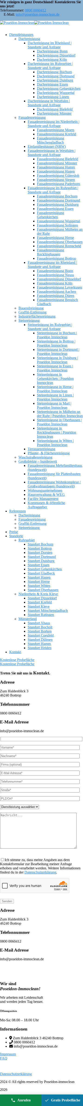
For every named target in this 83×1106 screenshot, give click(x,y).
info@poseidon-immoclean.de (37, 14)
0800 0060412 (35, 10)
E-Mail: (9, 14)
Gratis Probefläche (65, 1100)
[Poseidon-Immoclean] (17, 23)
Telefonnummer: (12, 10)
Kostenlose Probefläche (17, 660)
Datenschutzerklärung (40, 872)
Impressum (8, 1054)
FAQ (3, 1058)
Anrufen (24, 1100)
